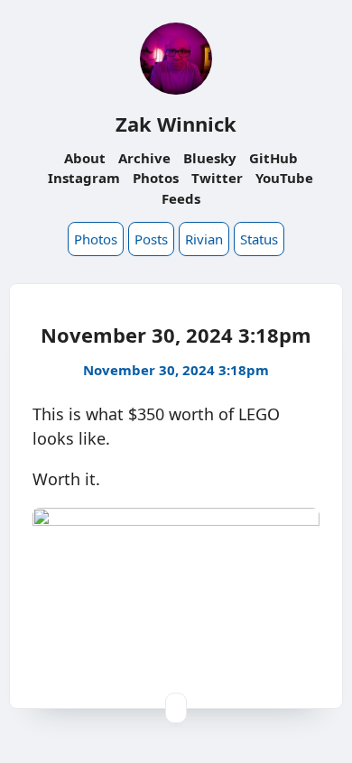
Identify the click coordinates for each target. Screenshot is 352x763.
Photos (156, 178)
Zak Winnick (176, 123)
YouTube (284, 178)
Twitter (217, 178)
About (85, 158)
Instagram (84, 178)
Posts (151, 239)
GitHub (273, 158)
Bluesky (209, 158)
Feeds (181, 198)
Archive (144, 158)
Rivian (204, 239)
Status (259, 239)
